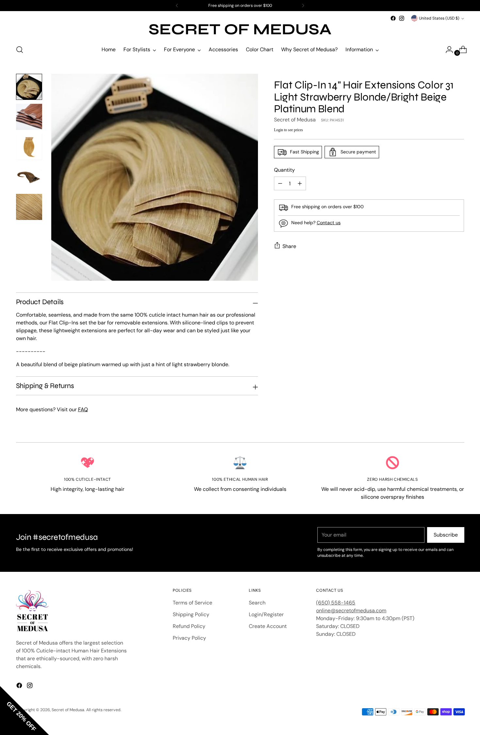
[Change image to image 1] (29, 87)
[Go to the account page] (446, 49)
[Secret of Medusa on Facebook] (393, 18)
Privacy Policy (189, 637)
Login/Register (266, 614)
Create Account (268, 626)
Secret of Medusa (295, 119)
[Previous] (177, 5)
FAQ (83, 409)
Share (289, 245)
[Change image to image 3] (29, 147)
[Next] (303, 5)
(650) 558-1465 (335, 602)
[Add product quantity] (280, 183)
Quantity (284, 169)
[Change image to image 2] (29, 117)
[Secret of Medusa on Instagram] (402, 18)
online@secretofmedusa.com (351, 610)
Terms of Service (192, 602)
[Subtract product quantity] (300, 183)
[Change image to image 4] (29, 177)
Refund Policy (189, 626)
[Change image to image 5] (29, 207)
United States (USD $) (439, 18)
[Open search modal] (19, 49)
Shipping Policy (191, 614)
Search (257, 602)
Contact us (329, 223)
